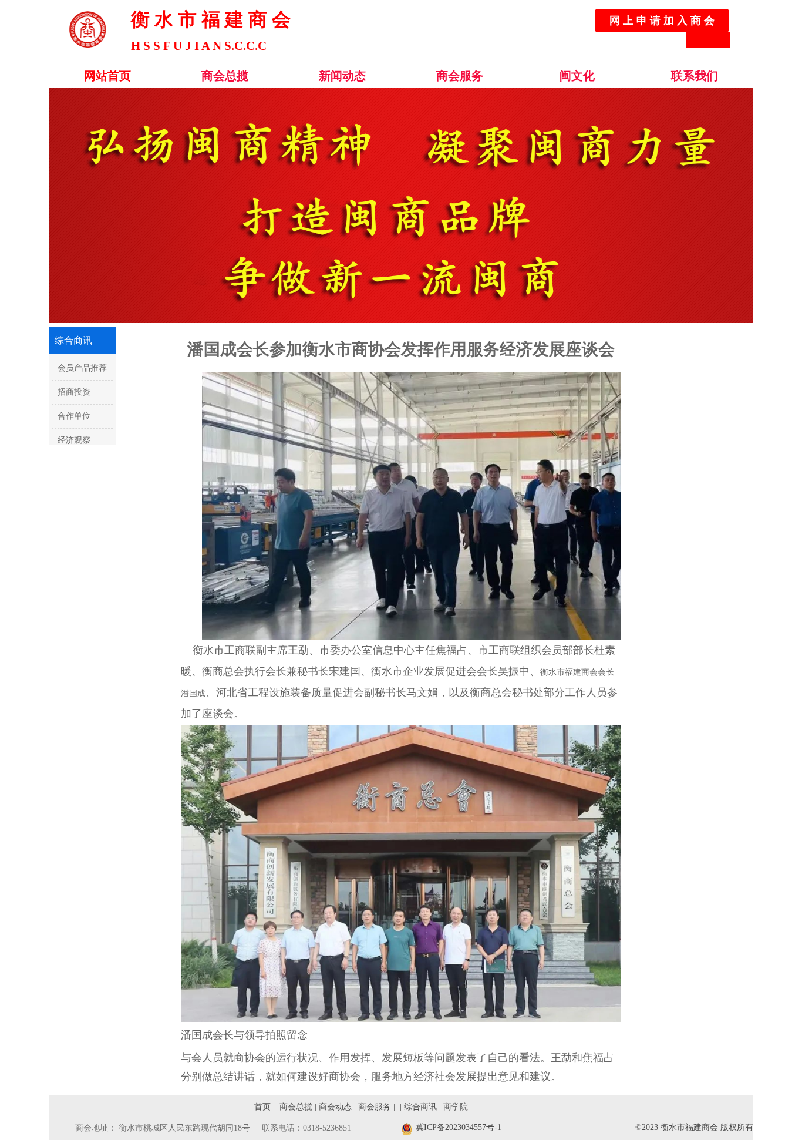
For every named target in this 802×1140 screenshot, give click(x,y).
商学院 (454, 1106)
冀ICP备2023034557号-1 (458, 1127)
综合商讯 (420, 1106)
